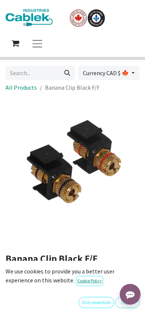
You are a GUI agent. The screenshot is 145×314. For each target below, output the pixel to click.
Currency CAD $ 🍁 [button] (106, 73)
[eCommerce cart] (15, 43)
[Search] (67, 73)
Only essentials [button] (96, 302)
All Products (21, 87)
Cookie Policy (89, 280)
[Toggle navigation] (37, 43)
